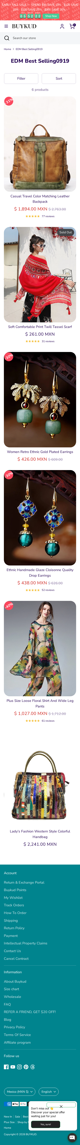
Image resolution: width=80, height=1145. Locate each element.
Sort (59, 78)
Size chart (11, 989)
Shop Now (51, 16)
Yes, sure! (45, 1124)
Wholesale (12, 996)
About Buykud (15, 981)
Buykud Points (15, 890)
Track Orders (14, 905)
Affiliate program (17, 1042)
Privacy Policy (14, 1027)
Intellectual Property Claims (25, 943)
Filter (21, 78)
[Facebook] (6, 1067)
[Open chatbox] (72, 1137)
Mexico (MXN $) (18, 1092)
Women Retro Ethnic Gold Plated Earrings (40, 451)
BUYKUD (31, 1134)
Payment (11, 935)
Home (7, 49)
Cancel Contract (16, 958)
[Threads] (32, 1067)
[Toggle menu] (6, 26)
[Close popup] (61, 1105)
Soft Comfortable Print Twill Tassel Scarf (40, 326)
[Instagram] (19, 1067)
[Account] (62, 25)
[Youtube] (12, 1067)
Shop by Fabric (26, 1122)
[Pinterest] (26, 1067)
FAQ (7, 1004)
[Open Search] (6, 38)
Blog (7, 1019)
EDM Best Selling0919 (29, 49)
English (47, 1092)
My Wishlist (13, 897)
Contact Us (12, 951)
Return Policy (14, 928)
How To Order (15, 913)
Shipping (11, 920)
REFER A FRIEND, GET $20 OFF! (30, 1012)
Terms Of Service (17, 1034)
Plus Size (9, 1122)
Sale (17, 1116)
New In (8, 1116)
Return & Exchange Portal (24, 882)
